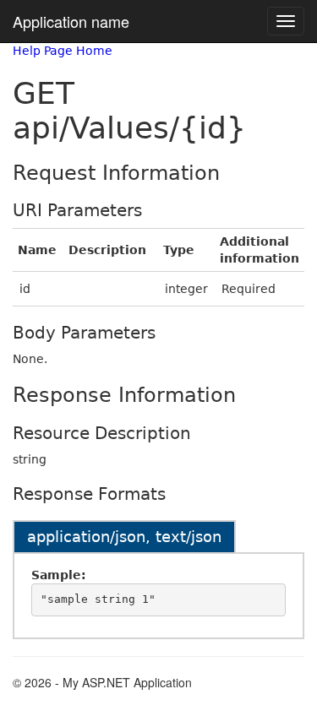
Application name (71, 21)
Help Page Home (62, 50)
